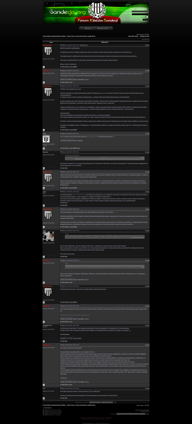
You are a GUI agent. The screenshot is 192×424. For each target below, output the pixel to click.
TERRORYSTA (47, 325)
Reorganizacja (145, 39)
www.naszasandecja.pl (79, 195)
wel (44, 388)
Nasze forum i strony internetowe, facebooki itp (81, 36)
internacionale (47, 45)
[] (147, 45)
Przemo (98, 417)
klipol (44, 133)
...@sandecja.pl (92, 136)
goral (44, 192)
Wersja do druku (145, 411)
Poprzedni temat (133, 36)
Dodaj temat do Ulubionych (142, 410)
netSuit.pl (107, 419)
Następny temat (144, 36)
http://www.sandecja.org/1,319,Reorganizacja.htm (75, 315)
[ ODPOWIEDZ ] (47, 407)
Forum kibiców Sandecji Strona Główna (54, 36)
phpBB (88, 417)
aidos (44, 230)
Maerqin (45, 152)
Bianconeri (46, 70)
